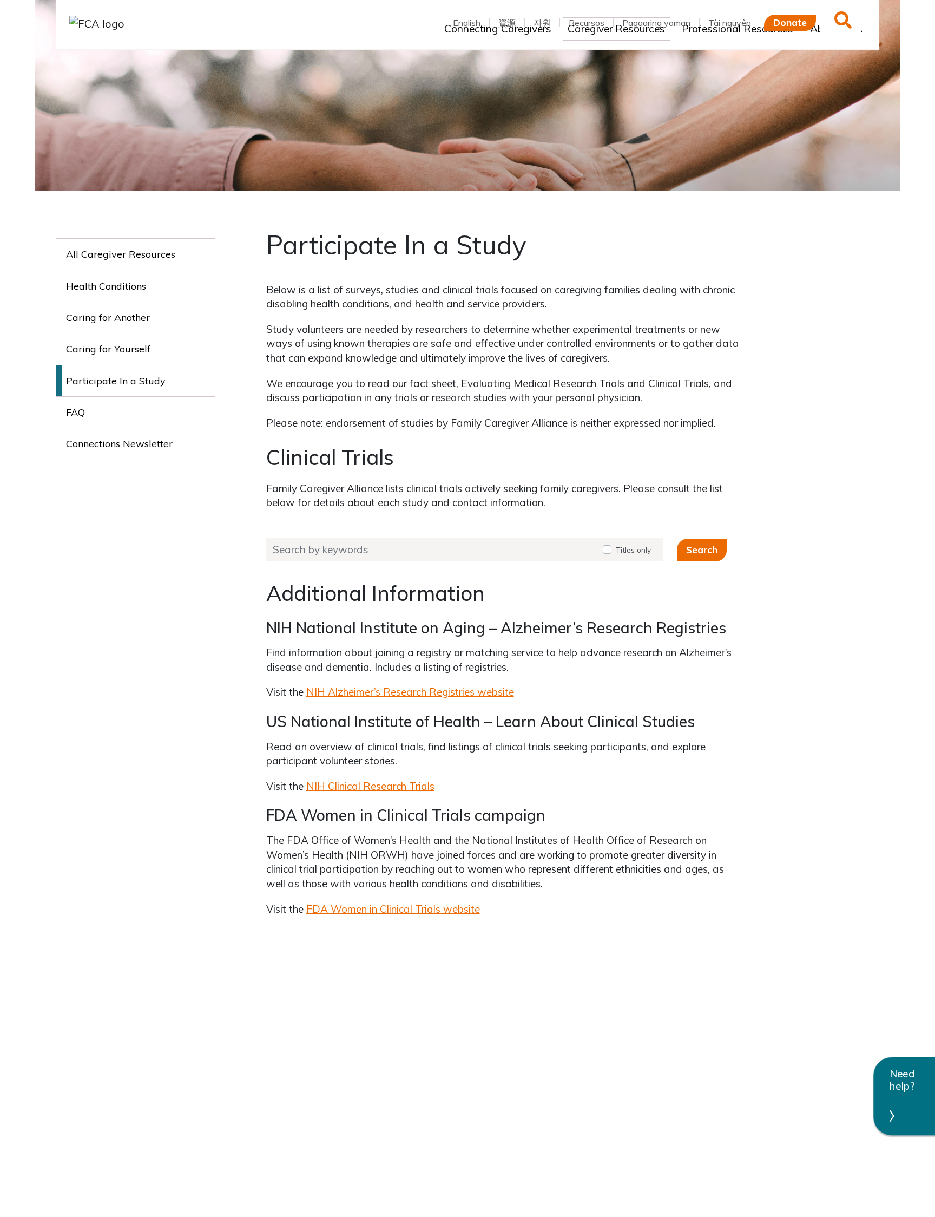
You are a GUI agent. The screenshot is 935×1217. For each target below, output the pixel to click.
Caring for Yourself (108, 349)
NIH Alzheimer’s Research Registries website (410, 691)
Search (701, 549)
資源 (507, 22)
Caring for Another (108, 317)
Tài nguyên (729, 22)
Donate (790, 22)
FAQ (75, 412)
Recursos (586, 22)
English (466, 22)
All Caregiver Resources (120, 254)
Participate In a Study (116, 381)
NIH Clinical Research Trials (370, 786)
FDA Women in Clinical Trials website (393, 908)
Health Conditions (106, 286)
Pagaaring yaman (656, 22)
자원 (542, 22)
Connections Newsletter (119, 443)
